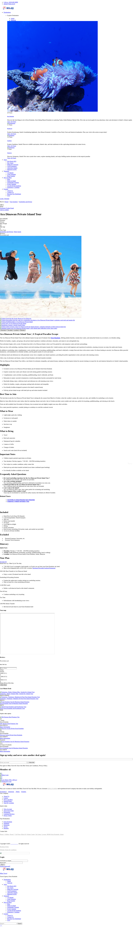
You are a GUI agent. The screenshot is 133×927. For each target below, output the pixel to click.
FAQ (8, 920)
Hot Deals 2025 (11, 886)
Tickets (2, 671)
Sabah (9, 881)
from (1, 218)
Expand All (3, 562)
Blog (8, 904)
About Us (10, 915)
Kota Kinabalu (10, 116)
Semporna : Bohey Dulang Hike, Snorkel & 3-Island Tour (16, 693)
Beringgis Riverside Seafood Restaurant (44, 568)
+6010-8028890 (4, 837)
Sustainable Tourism (13, 907)
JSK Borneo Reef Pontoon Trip (9, 723)
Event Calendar (11, 909)
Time (2, 670)
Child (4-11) (3, 676)
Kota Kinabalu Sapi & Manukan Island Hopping (14, 703)
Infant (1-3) (3, 680)
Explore (6, 914)
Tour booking (14, 202)
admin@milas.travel (5, 840)
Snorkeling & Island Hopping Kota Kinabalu (21, 500)
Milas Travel (3, 873)
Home (6, 202)
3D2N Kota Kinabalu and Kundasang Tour (12, 708)
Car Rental (10, 897)
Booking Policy (4, 847)
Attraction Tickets (12, 892)
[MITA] (8, 780)
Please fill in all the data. (7, 683)
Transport (6, 896)
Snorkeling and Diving (25, 202)
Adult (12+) (3, 673)
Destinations (7, 879)
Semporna (9, 152)
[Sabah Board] (1, 778)
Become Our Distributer (14, 918)
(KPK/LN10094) (52, 788)
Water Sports (17, 232)
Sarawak (9, 883)
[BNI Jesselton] (1, 773)
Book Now (3, 685)
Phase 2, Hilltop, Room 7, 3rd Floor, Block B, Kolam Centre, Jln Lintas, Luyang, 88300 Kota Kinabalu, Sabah (32, 834)
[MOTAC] (4, 775)
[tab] (3, 330)
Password (3, 862)
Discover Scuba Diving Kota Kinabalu (11, 735)
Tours (5, 884)
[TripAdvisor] (5, 781)
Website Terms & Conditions (8, 850)
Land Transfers (11, 899)
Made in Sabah (11, 905)
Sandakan (9, 140)
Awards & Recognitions (14, 910)
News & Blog (8, 902)
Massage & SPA (12, 894)
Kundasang (9, 128)
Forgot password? (5, 866)
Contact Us (10, 917)
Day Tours (10, 887)
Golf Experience (12, 891)
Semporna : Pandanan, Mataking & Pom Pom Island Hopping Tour (19, 698)
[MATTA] (1, 776)
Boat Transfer (11, 901)
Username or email (5, 860)
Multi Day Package (12, 889)
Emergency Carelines (13, 912)
